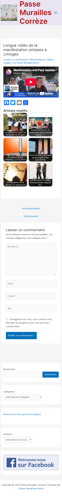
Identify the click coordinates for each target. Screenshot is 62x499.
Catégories (8, 391)
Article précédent (31, 208)
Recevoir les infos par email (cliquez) (22, 414)
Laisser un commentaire (15, 59)
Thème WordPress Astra (31, 488)
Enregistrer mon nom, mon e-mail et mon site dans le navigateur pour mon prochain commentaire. (29, 323)
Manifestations (37, 59)
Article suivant (31, 216)
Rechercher (9, 369)
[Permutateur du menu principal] (55, 12)
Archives (7, 434)
